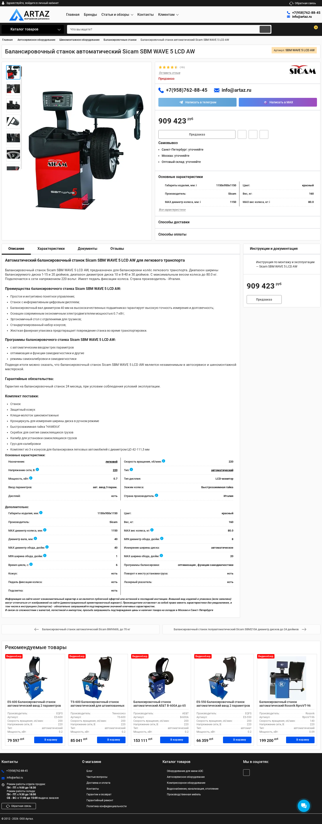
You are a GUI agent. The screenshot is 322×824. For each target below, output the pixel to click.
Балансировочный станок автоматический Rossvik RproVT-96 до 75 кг (285, 705)
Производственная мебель (184, 794)
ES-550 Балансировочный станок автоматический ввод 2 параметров (223, 703)
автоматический (222, 470)
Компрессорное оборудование (186, 782)
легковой (111, 461)
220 (115, 470)
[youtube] (246, 772)
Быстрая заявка (242, 134)
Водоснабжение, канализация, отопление (192, 788)
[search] (265, 29)
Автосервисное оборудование (186, 776)
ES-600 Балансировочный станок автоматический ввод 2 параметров (34, 703)
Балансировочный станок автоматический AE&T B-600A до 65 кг (159, 705)
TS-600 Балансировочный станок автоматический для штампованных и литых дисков (97, 705)
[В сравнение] (264, 134)
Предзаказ (197, 134)
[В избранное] (253, 134)
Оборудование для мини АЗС (185, 771)
